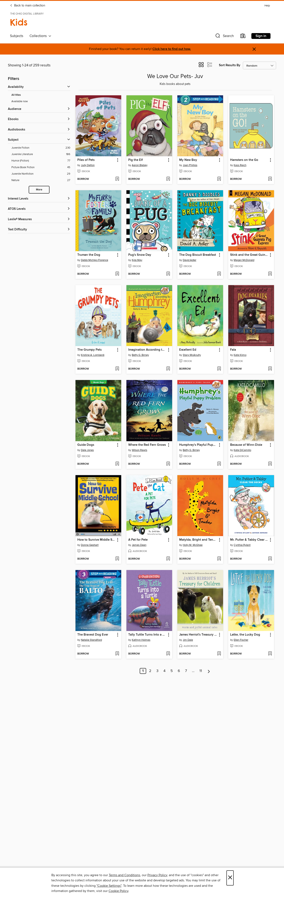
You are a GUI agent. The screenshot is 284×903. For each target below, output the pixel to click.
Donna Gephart (90, 545)
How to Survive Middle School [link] (96, 540)
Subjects (16, 36)
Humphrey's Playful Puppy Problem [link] (198, 445)
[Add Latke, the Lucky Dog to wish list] (270, 654)
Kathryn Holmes (141, 640)
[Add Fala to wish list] (270, 369)
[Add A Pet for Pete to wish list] (168, 559)
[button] (224, 37)
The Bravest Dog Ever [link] (92, 635)
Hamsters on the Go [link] (244, 160)
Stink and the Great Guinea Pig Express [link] (249, 255)
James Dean (139, 545)
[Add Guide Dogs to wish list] (117, 464)
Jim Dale (188, 640)
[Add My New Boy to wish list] (219, 179)
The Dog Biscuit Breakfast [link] (197, 255)
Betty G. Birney (140, 355)
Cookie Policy (118, 891)
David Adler (189, 260)
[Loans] (243, 37)
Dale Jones (87, 450)
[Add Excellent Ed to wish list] (219, 369)
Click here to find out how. (171, 49)
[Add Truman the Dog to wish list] (117, 274)
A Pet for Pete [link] (138, 540)
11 (200, 671)
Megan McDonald (244, 260)
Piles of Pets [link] (86, 160)
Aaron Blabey (139, 165)
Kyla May (137, 260)
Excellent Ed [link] (187, 350)
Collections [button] (39, 36)
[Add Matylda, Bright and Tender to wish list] (219, 559)
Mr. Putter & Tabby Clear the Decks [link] (249, 540)
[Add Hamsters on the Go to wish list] (270, 179)
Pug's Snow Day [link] (139, 255)
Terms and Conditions (124, 875)
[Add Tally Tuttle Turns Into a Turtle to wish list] (168, 654)
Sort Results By (229, 65)
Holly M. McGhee (193, 545)
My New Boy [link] (188, 160)
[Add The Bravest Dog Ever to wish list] (117, 654)
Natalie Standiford (91, 640)
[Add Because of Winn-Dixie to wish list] (270, 464)
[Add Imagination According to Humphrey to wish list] (168, 369)
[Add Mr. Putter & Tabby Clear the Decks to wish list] (270, 559)
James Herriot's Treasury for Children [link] (198, 635)
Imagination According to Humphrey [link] (147, 350)
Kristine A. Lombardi (92, 355)
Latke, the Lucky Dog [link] (245, 635)
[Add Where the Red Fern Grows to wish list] (168, 464)
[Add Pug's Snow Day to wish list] (168, 274)
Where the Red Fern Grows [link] (147, 445)
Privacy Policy (157, 875)
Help (267, 5)
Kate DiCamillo (242, 450)
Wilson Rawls (139, 450)
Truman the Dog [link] (88, 255)
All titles (16, 95)
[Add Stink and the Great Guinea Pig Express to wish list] (270, 274)
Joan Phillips (190, 165)
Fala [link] (233, 350)
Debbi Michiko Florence (94, 260)
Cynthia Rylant (242, 545)
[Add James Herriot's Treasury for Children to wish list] (219, 654)
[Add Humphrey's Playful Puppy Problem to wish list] (219, 464)
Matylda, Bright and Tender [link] (198, 540)
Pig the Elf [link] (135, 160)
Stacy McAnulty (192, 355)
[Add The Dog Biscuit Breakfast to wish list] (219, 274)
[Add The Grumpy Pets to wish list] (117, 369)
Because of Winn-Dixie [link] (246, 445)
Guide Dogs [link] (85, 445)
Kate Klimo (240, 355)
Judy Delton (88, 165)
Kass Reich (240, 165)
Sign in (261, 36)
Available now (19, 101)
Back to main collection (29, 5)
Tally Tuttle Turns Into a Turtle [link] (147, 635)
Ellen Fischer (241, 640)
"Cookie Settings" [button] (108, 886)
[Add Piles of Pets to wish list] (117, 179)
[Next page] (209, 670)
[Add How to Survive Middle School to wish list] (117, 559)
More (39, 189)
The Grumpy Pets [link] (89, 350)
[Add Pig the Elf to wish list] (168, 179)
